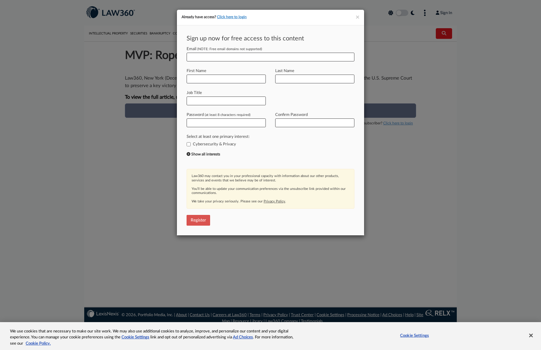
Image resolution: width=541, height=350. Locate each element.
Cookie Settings (135, 338)
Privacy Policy (274, 201)
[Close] (531, 335)
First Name (196, 71)
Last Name (284, 71)
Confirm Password (291, 115)
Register (198, 220)
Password (218, 115)
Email (224, 49)
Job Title (194, 93)
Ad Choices (243, 338)
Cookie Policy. (38, 344)
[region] (270, 336)
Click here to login (232, 17)
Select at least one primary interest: (218, 137)
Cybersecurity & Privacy (214, 144)
